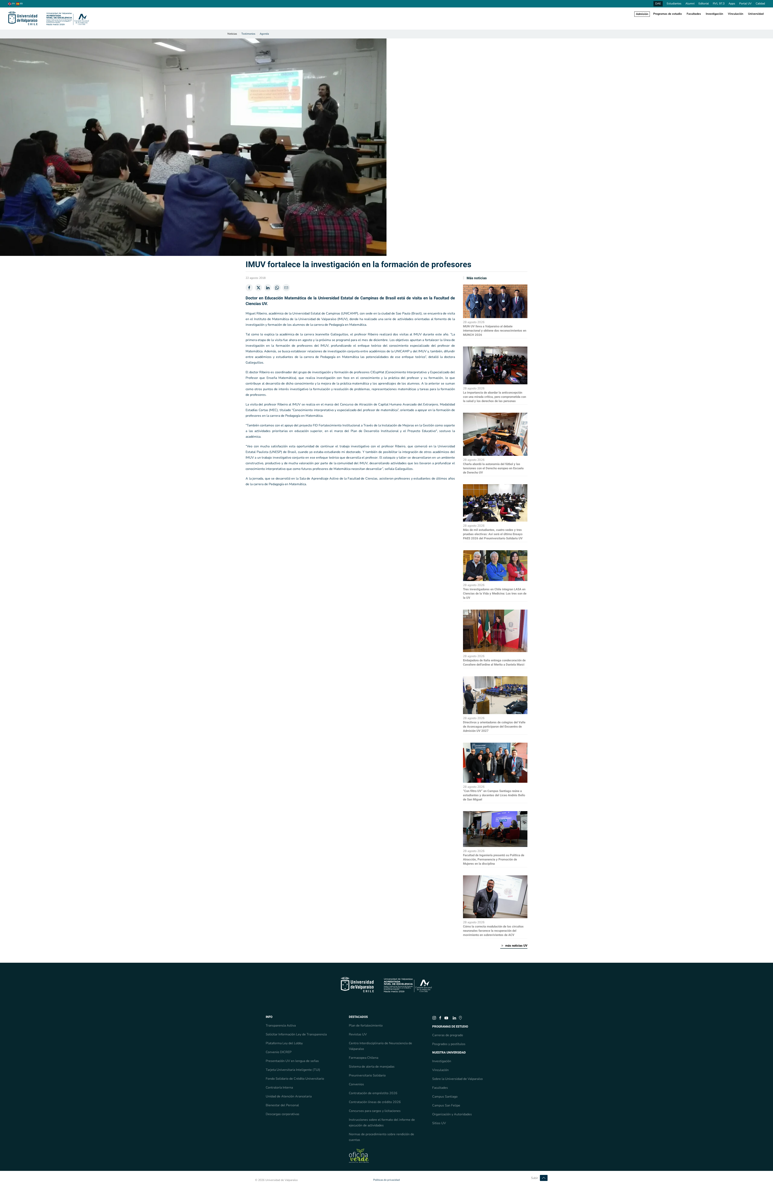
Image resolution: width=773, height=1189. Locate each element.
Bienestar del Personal (282, 1105)
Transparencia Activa (281, 1025)
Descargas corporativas (282, 1114)
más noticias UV (516, 945)
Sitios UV (439, 1123)
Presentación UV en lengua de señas (292, 1061)
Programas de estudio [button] (667, 14)
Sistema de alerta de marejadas (372, 1066)
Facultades (694, 14)
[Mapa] (460, 1017)
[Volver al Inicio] (48, 18)
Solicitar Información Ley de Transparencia (296, 1034)
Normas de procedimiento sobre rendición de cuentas (381, 1137)
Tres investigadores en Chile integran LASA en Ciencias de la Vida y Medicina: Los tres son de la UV (494, 593)
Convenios (356, 1084)
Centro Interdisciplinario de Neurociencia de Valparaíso (380, 1046)
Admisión (642, 14)
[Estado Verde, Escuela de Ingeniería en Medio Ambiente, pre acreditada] (359, 1155)
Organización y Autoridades (452, 1114)
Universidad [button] (756, 14)
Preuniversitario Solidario (367, 1075)
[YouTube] (446, 1017)
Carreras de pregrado (447, 1035)
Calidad (760, 3)
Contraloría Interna (279, 1087)
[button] (544, 1178)
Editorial (704, 3)
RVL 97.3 (718, 3)
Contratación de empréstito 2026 (373, 1093)
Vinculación (735, 14)
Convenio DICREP (278, 1052)
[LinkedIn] (267, 287)
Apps (732, 3)
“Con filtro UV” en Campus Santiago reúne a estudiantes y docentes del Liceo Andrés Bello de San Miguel (494, 795)
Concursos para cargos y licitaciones (375, 1111)
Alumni (689, 3)
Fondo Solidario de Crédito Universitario (295, 1078)
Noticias (232, 34)
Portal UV (745, 3)
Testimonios (248, 34)
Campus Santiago (445, 1096)
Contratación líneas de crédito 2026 (375, 1102)
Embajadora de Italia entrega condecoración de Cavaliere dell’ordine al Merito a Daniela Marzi (494, 662)
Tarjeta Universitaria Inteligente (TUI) (293, 1070)
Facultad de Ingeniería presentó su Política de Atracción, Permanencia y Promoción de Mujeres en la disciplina (493, 859)
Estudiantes (674, 3)
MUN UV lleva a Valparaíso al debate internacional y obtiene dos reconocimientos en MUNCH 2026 (494, 330)
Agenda (264, 34)
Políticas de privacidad (386, 1180)
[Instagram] (434, 1017)
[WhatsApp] (277, 287)
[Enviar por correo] (286, 287)
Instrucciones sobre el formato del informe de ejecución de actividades (382, 1123)
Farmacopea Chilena (363, 1058)
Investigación (714, 14)
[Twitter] (258, 287)
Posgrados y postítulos (448, 1044)
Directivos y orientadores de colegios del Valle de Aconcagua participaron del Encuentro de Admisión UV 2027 (494, 726)
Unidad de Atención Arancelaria (289, 1096)
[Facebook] (249, 287)
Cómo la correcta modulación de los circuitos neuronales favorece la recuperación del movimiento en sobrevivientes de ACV (493, 930)
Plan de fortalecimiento (366, 1025)
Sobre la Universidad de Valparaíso (457, 1079)
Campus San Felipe (446, 1105)
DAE (658, 3)
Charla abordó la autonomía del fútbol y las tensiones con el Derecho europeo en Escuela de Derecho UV (493, 468)
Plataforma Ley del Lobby (284, 1043)
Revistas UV (358, 1034)
